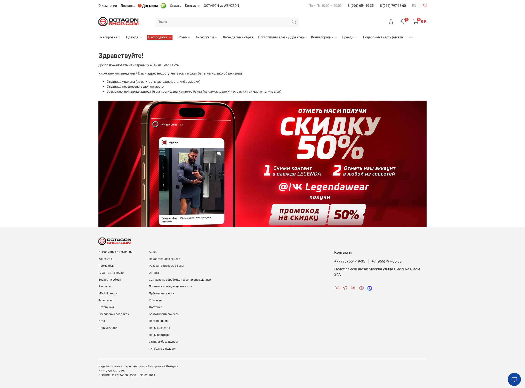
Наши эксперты (159, 328)
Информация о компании (115, 252)
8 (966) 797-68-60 (393, 6)
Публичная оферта (161, 293)
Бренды (348, 37)
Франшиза (105, 300)
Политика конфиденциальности (170, 286)
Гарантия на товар (111, 272)
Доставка (128, 6)
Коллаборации (322, 37)
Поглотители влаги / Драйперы (282, 37)
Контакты (192, 6)
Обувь (182, 37)
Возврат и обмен (109, 279)
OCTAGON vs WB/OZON (221, 6)
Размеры (104, 286)
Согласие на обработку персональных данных (180, 279)
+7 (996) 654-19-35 (349, 261)
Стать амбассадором (163, 341)
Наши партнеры (159, 335)
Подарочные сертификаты (383, 37)
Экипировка (107, 37)
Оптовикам (106, 307)
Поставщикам (158, 321)
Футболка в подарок (162, 348)
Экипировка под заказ (113, 314)
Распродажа (157, 37)
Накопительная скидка (164, 259)
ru (424, 6)
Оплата (175, 6)
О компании (107, 6)
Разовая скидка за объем (166, 265)
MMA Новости (107, 293)
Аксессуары (205, 37)
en (414, 6)
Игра (101, 321)
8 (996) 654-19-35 (361, 6)
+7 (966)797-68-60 (387, 261)
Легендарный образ (238, 37)
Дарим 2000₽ (107, 328)
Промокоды (106, 265)
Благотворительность (164, 314)
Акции (153, 252)
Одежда (132, 37)
